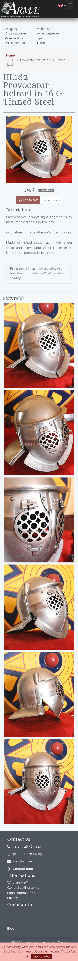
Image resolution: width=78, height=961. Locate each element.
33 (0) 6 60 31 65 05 (27, 854)
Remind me (53, 200)
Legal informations (21, 893)
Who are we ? (17, 882)
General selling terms (23, 888)
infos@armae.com (26, 861)
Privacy (12, 898)
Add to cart (30, 200)
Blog (10, 928)
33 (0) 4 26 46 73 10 (26, 846)
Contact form (23, 869)
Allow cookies (41, 956)
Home (10, 55)
